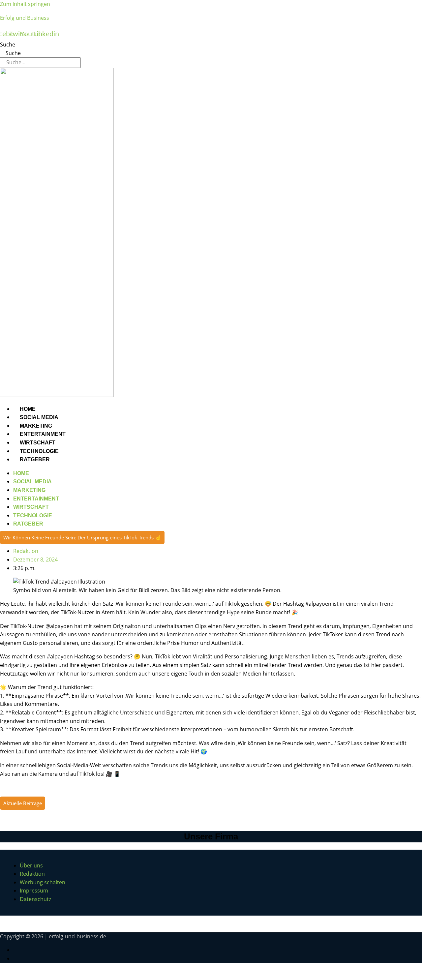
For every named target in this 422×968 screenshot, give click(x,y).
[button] (82, 537)
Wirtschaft (37, 442)
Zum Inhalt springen (25, 4)
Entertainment (43, 434)
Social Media (39, 417)
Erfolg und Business (24, 17)
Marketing (36, 426)
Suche (7, 44)
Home (28, 409)
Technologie (39, 451)
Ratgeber (35, 459)
